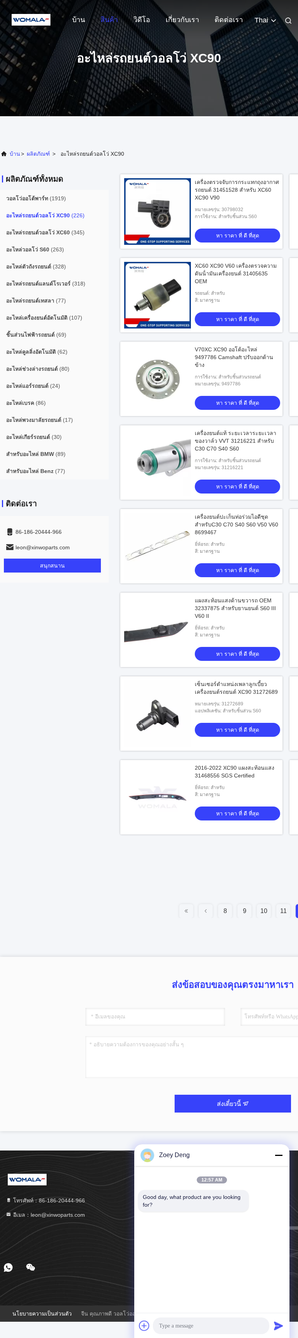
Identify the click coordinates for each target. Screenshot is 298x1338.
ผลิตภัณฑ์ (38, 154)
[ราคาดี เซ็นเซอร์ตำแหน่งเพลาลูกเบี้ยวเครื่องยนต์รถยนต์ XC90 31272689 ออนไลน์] (157, 713)
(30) (34, 437)
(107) (44, 318)
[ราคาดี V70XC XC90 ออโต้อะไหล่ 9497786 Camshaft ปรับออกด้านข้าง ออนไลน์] (157, 379)
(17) (39, 420)
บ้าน (78, 20)
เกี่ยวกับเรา (182, 20)
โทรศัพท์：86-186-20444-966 (48, 1200)
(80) (37, 369)
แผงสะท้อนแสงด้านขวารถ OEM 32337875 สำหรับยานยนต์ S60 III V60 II (235, 608)
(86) (26, 403)
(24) (33, 386)
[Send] (278, 1325)
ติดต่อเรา (229, 20)
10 (263, 911)
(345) (45, 232)
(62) (37, 352)
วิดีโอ (141, 20)
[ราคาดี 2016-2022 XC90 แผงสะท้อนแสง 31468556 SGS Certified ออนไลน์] (157, 797)
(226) (45, 215)
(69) (36, 335)
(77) (36, 301)
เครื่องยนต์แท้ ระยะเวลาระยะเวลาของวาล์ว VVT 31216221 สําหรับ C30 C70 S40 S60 (235, 441)
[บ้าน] (31, 19)
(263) (35, 249)
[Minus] (278, 1155)
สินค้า (109, 20)
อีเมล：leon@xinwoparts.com (48, 1215)
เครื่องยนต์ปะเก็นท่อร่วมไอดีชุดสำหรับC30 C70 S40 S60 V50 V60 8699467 (236, 524)
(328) (36, 266)
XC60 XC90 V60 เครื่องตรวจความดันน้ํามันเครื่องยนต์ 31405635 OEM (236, 273)
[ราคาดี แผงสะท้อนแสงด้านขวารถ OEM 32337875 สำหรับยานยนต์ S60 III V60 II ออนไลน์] (157, 630)
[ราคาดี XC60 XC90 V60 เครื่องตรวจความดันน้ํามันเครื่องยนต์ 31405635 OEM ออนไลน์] (157, 295)
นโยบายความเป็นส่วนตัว (42, 1313)
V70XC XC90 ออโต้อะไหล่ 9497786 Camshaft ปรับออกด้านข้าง (234, 357)
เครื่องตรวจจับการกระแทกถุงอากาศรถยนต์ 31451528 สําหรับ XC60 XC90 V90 (237, 190)
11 (283, 911)
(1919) (36, 198)
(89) (36, 454)
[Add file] (144, 1325)
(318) (45, 283)
